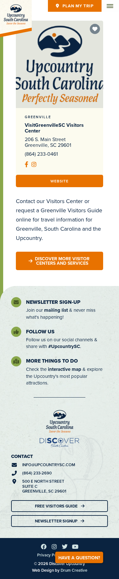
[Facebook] (44, 546)
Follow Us (40, 331)
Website (59, 181)
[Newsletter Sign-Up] (16, 302)
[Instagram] (54, 546)
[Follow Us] (16, 332)
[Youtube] (75, 546)
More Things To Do (52, 360)
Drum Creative (74, 570)
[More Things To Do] (16, 361)
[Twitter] (65, 546)
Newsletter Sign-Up (53, 302)
